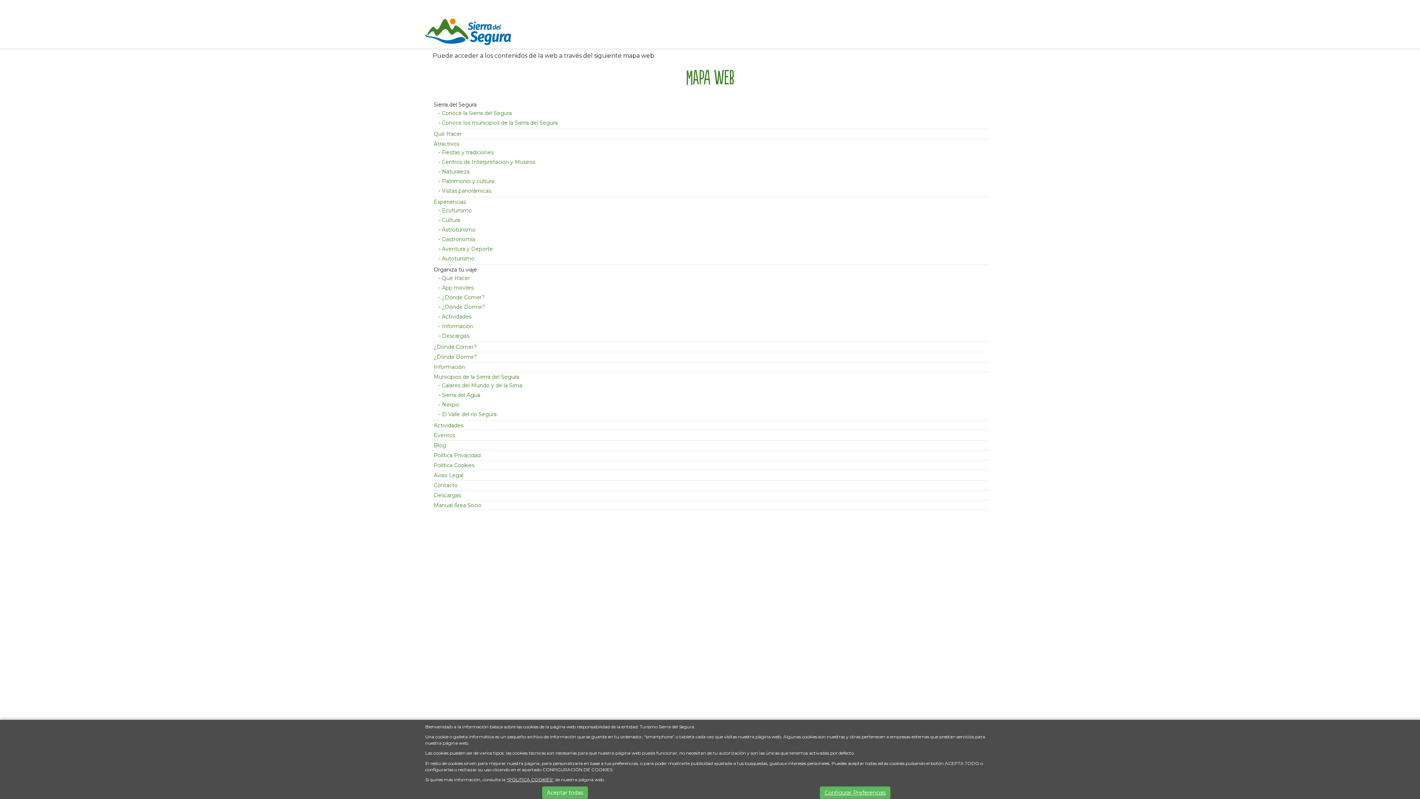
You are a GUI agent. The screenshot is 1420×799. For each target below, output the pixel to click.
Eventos (444, 435)
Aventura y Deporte (467, 249)
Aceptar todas (565, 792)
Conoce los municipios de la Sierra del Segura (500, 122)
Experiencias (450, 202)
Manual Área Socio (457, 505)
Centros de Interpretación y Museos (488, 162)
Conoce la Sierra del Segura (477, 113)
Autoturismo (458, 258)
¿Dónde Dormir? (463, 307)
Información (457, 326)
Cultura (451, 220)
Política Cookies (454, 465)
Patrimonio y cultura (468, 181)
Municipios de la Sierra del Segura (476, 377)
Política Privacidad (457, 455)
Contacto (446, 485)
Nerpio (450, 404)
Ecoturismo (457, 210)
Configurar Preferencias (855, 792)
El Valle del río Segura (469, 414)
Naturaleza (456, 171)
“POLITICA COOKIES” (530, 779)
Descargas (455, 336)
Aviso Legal (448, 475)
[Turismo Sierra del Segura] (468, 33)
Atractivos (446, 144)
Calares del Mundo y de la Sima (482, 385)
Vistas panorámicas (466, 191)
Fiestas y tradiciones (468, 152)
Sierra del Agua (461, 395)
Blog (440, 445)
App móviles (458, 287)
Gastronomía (458, 239)
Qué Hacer (448, 134)
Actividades (456, 316)
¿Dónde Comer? (463, 297)
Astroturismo (459, 229)
